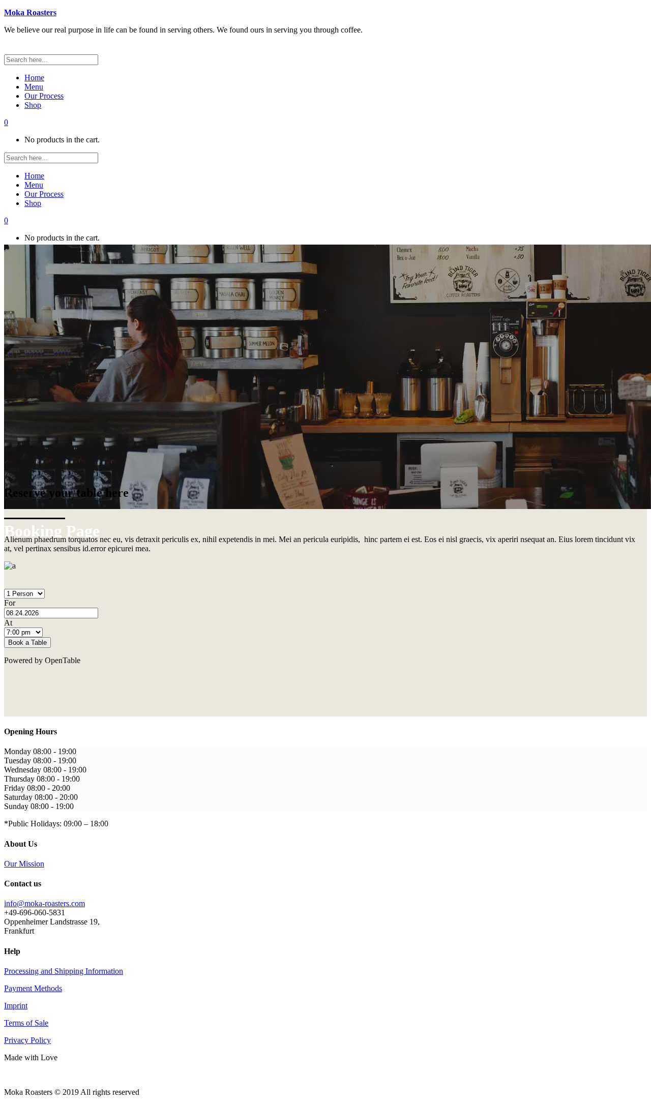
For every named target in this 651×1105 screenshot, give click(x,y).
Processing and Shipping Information (63, 971)
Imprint (15, 1005)
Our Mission (24, 863)
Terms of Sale (26, 1023)
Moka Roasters (30, 12)
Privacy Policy (27, 1040)
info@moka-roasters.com (44, 903)
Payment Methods (33, 988)
